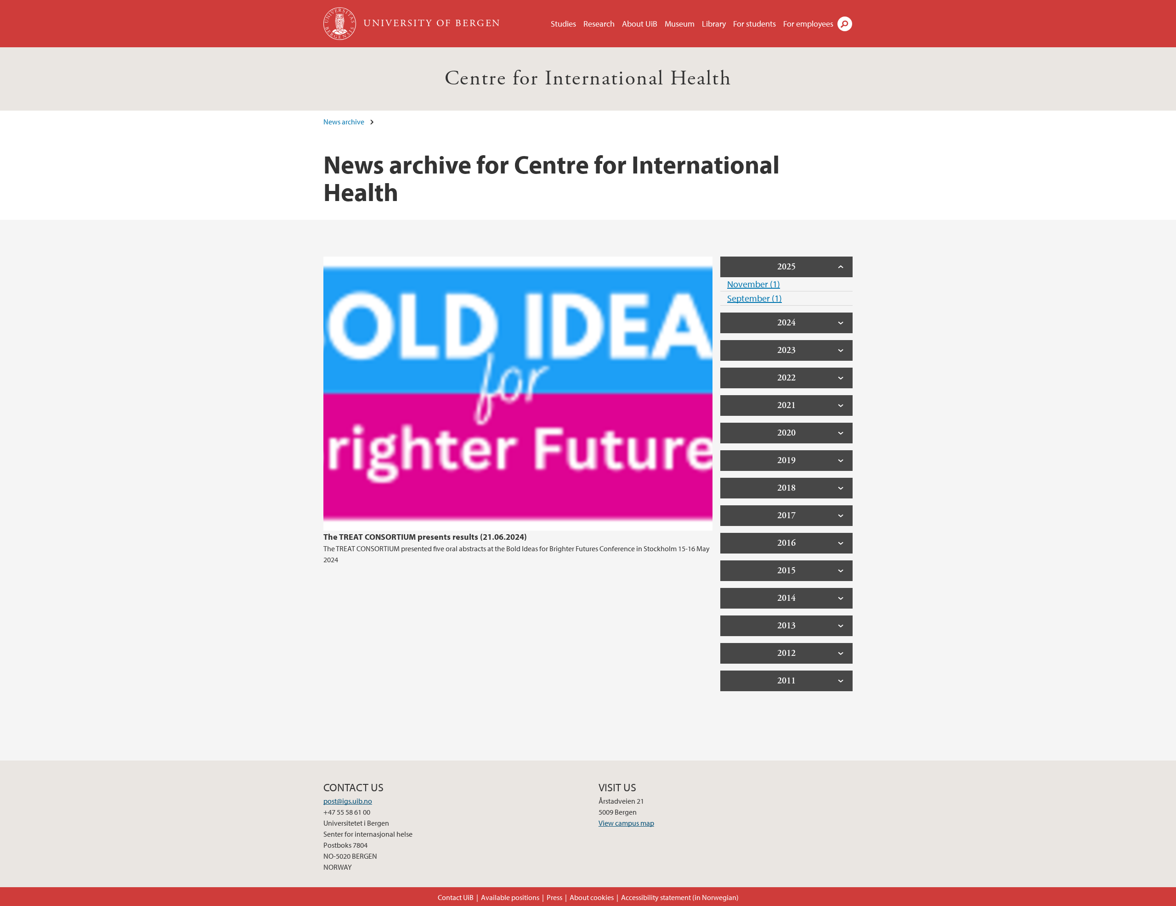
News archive (343, 121)
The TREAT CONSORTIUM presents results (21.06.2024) (425, 536)
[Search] (845, 24)
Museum (680, 23)
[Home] (340, 23)
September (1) (754, 298)
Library (714, 23)
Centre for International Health (588, 79)
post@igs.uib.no (347, 800)
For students (754, 23)
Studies (563, 23)
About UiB (639, 23)
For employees (808, 23)
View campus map (626, 823)
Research (599, 23)
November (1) (753, 284)
